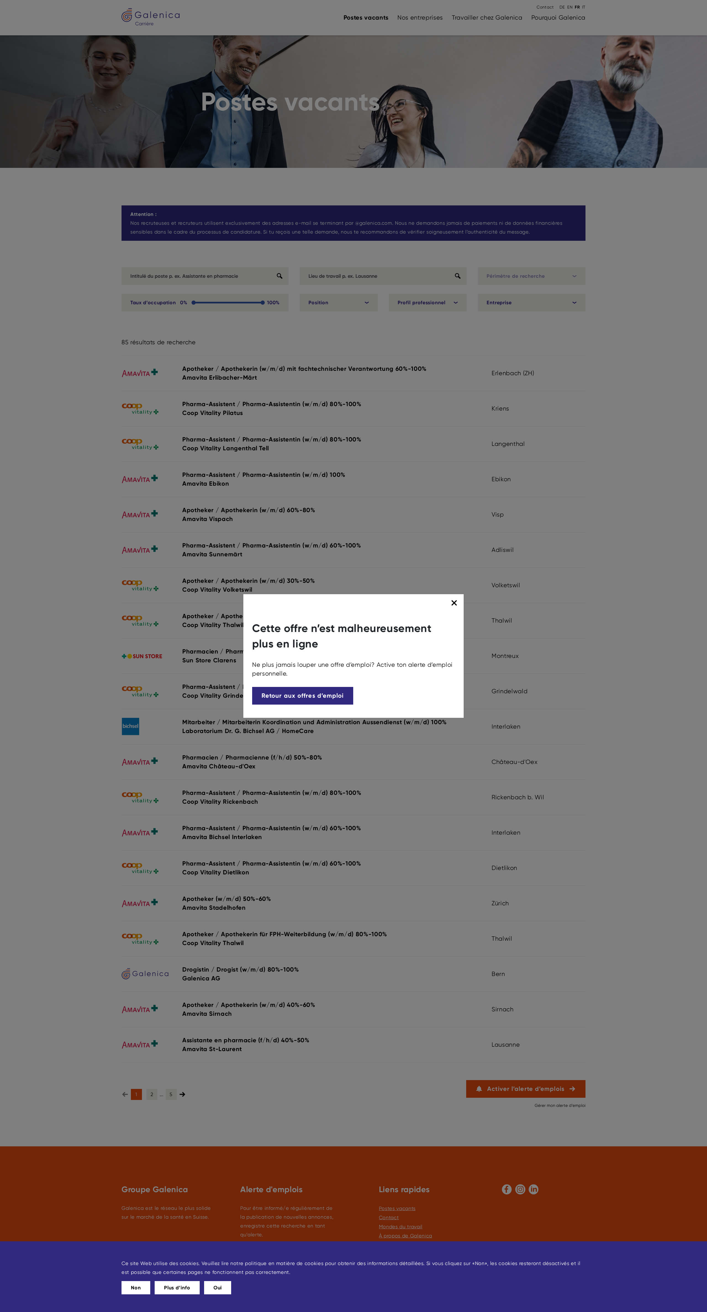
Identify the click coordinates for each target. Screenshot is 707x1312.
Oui (217, 1288)
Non (136, 1288)
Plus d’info (177, 1288)
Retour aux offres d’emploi (303, 695)
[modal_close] (455, 603)
